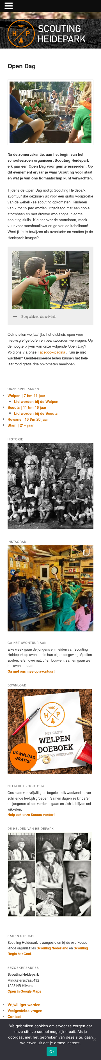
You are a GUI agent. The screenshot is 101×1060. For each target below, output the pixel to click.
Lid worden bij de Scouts (36, 413)
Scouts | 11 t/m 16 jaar (27, 407)
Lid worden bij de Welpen (36, 401)
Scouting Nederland (52, 948)
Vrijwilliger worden (24, 1004)
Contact (14, 1016)
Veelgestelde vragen (25, 1010)
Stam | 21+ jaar (21, 425)
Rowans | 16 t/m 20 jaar (28, 419)
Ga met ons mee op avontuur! (31, 671)
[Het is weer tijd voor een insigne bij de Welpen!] (50, 588)
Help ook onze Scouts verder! (31, 814)
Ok (51, 1051)
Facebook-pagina (51, 352)
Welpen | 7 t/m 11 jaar (26, 395)
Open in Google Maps (24, 991)
